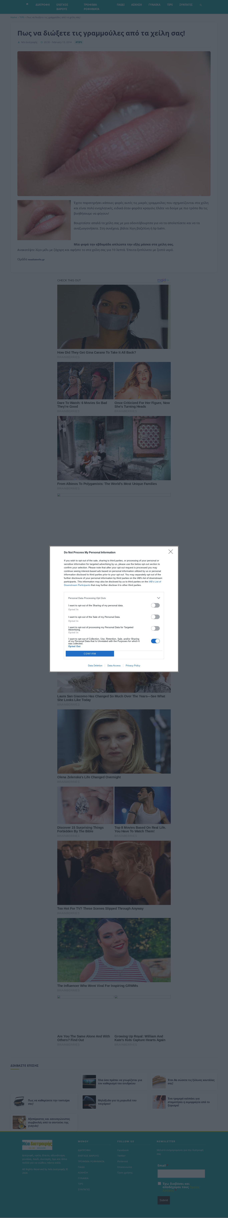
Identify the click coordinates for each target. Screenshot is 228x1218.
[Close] (172, 553)
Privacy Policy (133, 665)
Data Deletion (95, 665)
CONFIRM (90, 653)
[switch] (155, 605)
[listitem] (114, 598)
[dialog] (114, 609)
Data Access (114, 665)
